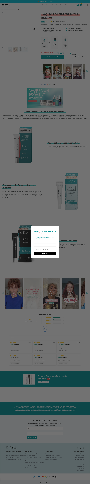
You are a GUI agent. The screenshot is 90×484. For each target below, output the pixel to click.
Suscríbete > (45, 253)
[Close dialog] (57, 227)
